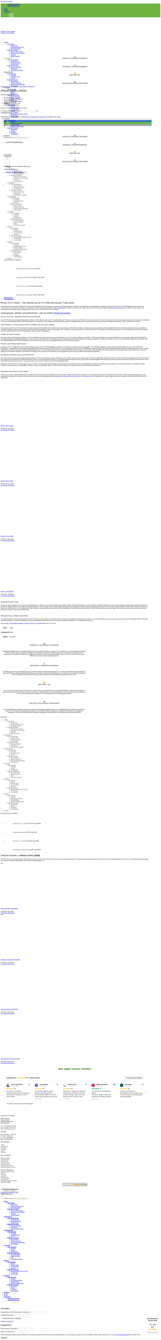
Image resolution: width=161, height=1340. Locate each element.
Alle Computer (15, 213)
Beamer (16, 234)
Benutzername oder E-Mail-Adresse (15, 1312)
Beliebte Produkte (12, 50)
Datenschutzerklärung (122, 1334)
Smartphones (61, 308)
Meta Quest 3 (15, 81)
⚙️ (75, 65)
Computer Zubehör (19, 225)
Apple (59, 117)
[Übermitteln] (4, 139)
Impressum (11, 1192)
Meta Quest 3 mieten (7, 1165)
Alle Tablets (10, 44)
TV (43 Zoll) (17, 240)
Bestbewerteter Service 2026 (152, 1320)
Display (9, 226)
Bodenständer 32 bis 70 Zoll (19, 114)
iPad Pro (13, 54)
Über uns (3, 1174)
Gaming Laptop (18, 222)
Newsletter (4, 1176)
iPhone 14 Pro (58, 376)
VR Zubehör (17, 210)
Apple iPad (14, 45)
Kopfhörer (14, 132)
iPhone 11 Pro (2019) (7, 591)
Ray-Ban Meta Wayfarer (18, 84)
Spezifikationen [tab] (9, 299)
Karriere (3, 1173)
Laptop (13, 92)
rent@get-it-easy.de (9, 1129)
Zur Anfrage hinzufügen (7, 112)
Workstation (14, 94)
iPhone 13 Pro (67, 376)
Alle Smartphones (12, 59)
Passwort (7, 1315)
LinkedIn (39, 623)
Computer (7, 87)
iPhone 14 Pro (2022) (7, 425)
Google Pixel (14, 64)
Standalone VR (15, 76)
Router (13, 131)
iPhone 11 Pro (88, 376)
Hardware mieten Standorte (9, 1180)
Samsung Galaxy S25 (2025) (9, 1009)
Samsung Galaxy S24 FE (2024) (10, 1058)
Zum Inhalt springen (6, 1)
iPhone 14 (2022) (16, 67)
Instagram (21, 623)
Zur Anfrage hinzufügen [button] (8, 430)
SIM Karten (14, 69)
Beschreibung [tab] (8, 297)
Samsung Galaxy (16, 62)
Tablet (9, 167)
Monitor (13, 106)
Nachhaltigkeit (5, 1179)
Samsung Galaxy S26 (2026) (9, 908)
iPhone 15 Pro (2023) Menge (11, 111)
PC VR (13, 78)
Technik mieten (5, 86)
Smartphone (8, 58)
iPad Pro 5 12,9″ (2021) (18, 53)
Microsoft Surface (16, 48)
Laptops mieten (5, 1164)
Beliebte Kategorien (17, 219)
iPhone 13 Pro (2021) (7, 481)
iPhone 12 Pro (76, 376)
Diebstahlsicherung (16, 123)
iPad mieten (4, 1161)
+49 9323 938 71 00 (10, 1126)
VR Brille (13, 75)
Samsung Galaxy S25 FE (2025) (10, 959)
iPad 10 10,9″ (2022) (17, 51)
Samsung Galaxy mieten (8, 1167)
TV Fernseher (15, 109)
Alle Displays (15, 228)
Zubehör (6, 118)
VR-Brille (3, 1149)
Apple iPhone (15, 61)
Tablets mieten (5, 1159)
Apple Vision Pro (16, 83)
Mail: (2, 1129)
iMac (15, 223)
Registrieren (4, 1337)
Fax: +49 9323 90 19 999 (8, 1127)
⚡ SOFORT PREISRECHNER (13, 142)
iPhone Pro (31, 86)
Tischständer (14, 134)
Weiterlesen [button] (9, 1099)
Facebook (14, 623)
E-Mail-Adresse (9, 1328)
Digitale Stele (18, 231)
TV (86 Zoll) (14, 115)
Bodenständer (15, 125)
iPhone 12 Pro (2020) (7, 536)
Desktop (16, 214)
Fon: (2, 1126)
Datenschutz (4, 1192)
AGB (16, 1192)
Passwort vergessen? (7, 1321)
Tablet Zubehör (15, 56)
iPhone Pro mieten (62, 313)
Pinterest (27, 623)
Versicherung (5, 1177)
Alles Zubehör (11, 120)
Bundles (6, 135)
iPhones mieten (117, 308)
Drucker (13, 122)
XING (32, 623)
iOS (55, 117)
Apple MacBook (15, 97)
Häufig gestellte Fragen (8, 1171)
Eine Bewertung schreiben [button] (134, 1078)
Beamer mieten (5, 1162)
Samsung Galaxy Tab (17, 47)
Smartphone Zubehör (17, 70)
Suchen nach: (8, 137)
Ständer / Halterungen (17, 126)
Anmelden (18, 1318)
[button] (7, 12)
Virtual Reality (8, 72)
